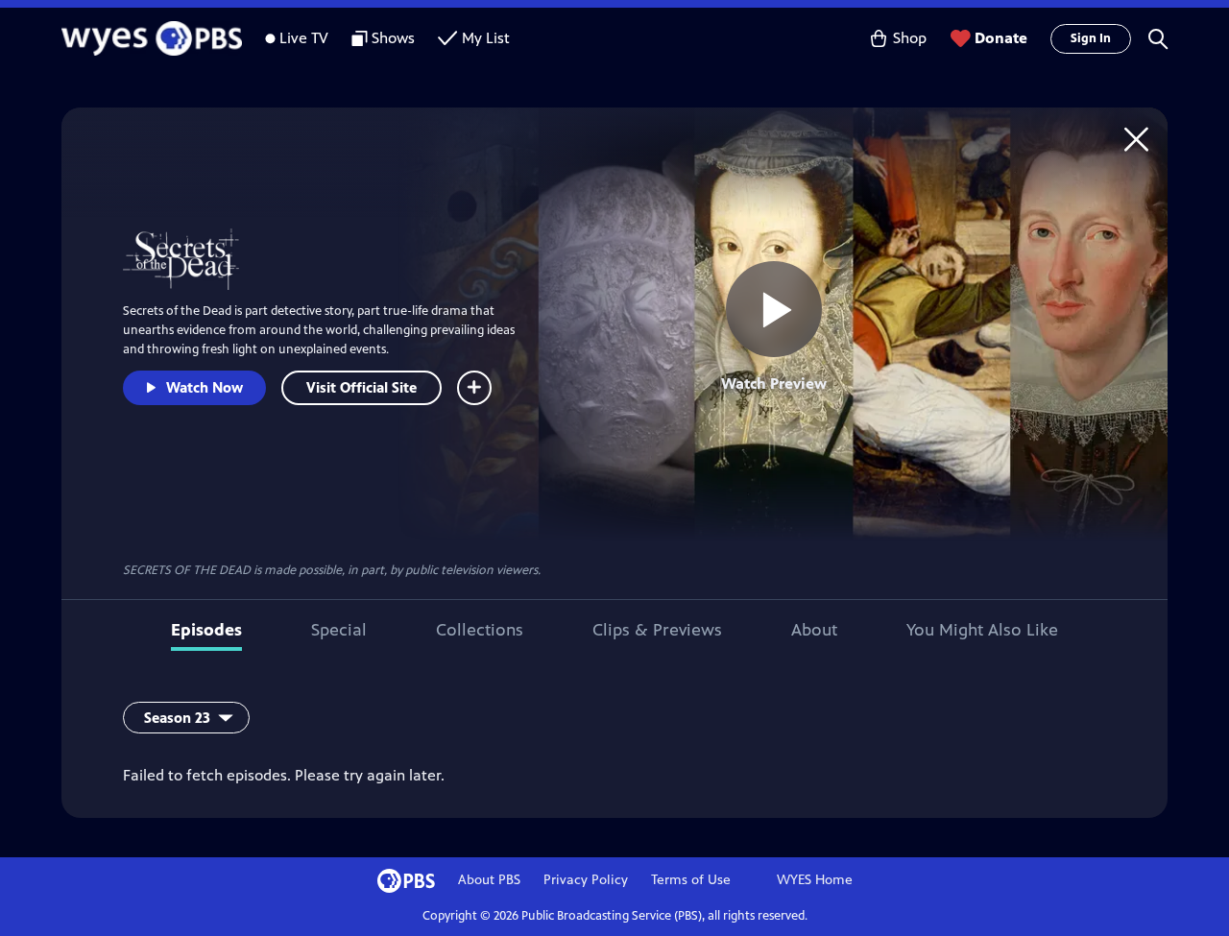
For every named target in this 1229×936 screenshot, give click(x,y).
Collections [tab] (479, 629)
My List (486, 38)
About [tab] (814, 629)
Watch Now (204, 387)
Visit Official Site (361, 387)
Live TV (303, 38)
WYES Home (815, 880)
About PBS (489, 880)
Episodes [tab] (206, 629)
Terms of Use (691, 880)
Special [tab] (339, 629)
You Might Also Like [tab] (982, 629)
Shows (393, 38)
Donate (1001, 38)
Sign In (1091, 38)
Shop (910, 38)
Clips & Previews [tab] (657, 629)
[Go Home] (1136, 139)
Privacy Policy (585, 880)
